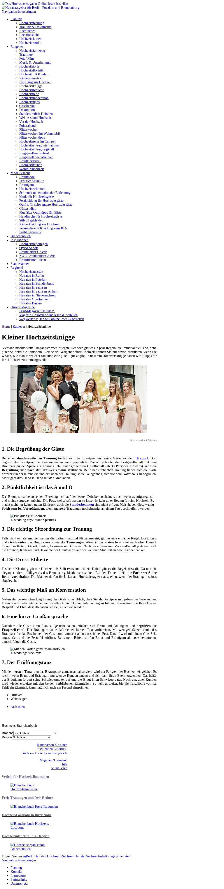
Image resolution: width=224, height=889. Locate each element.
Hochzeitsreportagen (33, 244)
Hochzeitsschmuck (32, 189)
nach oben (17, 707)
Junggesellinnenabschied (36, 157)
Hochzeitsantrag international (39, 145)
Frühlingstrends (30, 232)
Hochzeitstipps (29, 102)
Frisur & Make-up (31, 181)
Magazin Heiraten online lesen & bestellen (48, 315)
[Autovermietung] (34, 789)
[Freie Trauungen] (34, 806)
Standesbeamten (82, 504)
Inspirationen (19, 240)
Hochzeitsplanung (31, 23)
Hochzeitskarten (30, 39)
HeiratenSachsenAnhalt (91, 856)
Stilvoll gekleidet (30, 220)
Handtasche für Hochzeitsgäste (40, 216)
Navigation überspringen (19, 11)
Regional (16, 268)
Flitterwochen (28, 129)
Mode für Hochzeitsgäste (36, 196)
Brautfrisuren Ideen (32, 260)
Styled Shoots (28, 248)
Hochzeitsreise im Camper (37, 141)
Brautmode (27, 177)
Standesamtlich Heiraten (36, 114)
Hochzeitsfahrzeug (32, 50)
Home (6, 326)
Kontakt (16, 871)
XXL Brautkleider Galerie (37, 256)
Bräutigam (26, 185)
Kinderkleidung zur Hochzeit (39, 224)
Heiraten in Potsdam (33, 279)
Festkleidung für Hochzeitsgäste (41, 200)
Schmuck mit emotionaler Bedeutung (44, 193)
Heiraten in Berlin (31, 275)
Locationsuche (29, 35)
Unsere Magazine (22, 307)
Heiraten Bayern (30, 303)
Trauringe (26, 54)
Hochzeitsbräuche (31, 90)
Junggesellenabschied (34, 153)
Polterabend (27, 125)
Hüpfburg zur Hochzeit (35, 82)
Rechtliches (27, 31)
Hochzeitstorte (29, 66)
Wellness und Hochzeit (35, 118)
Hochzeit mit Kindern (34, 74)
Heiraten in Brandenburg (36, 283)
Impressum (18, 875)
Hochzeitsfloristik (31, 70)
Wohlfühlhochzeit (31, 169)
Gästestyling (27, 208)
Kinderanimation (30, 78)
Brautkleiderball (30, 161)
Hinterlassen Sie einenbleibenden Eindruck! (45, 749)
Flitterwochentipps (32, 137)
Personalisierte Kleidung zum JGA (43, 228)
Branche (7, 733)
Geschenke (27, 106)
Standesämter (19, 264)
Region (7, 737)
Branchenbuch (20, 236)
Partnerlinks (18, 879)
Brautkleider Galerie (33, 252)
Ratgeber (16, 46)
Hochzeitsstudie (30, 43)
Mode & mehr (20, 173)
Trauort (142, 458)
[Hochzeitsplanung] (34, 849)
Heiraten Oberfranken (34, 299)
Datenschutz (19, 883)
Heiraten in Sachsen (33, 287)
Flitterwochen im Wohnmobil (39, 133)
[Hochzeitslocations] (34, 827)
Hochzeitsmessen (31, 271)
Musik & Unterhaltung (35, 62)
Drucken (16, 695)
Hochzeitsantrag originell (36, 149)
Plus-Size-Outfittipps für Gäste (40, 212)
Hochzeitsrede (29, 94)
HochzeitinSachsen (60, 856)
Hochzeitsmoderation (34, 98)
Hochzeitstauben (30, 165)
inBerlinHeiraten (35, 856)
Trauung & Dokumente (35, 27)
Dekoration (27, 110)
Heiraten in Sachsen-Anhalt (38, 291)
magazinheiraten (119, 856)
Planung (16, 19)
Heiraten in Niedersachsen (37, 295)
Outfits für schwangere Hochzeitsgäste (45, 204)
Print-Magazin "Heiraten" (37, 311)
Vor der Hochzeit (31, 121)
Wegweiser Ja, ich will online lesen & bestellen (51, 319)
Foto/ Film (26, 58)
